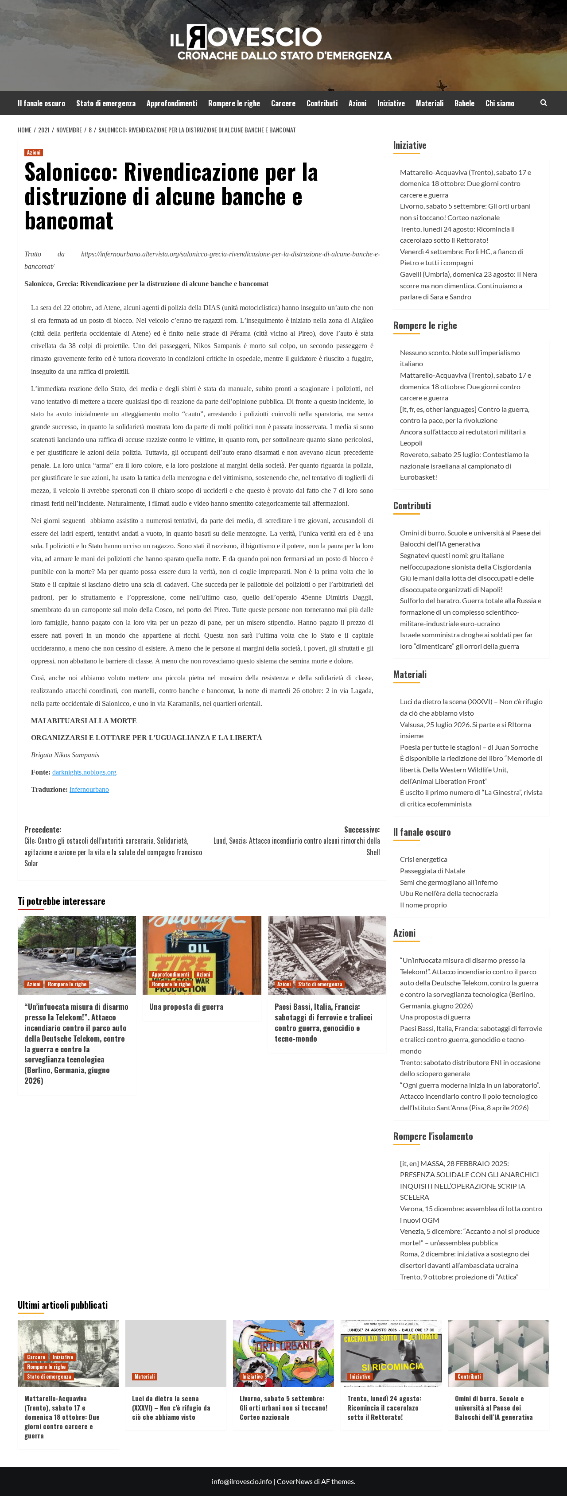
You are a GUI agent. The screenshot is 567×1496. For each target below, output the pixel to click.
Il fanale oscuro (41, 103)
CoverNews (295, 1481)
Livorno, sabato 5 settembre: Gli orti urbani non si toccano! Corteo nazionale (283, 1407)
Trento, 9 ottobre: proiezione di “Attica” (459, 1276)
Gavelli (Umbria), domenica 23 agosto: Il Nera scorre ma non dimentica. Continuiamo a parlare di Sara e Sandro (468, 285)
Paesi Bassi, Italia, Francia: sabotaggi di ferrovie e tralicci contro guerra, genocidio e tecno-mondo (324, 1022)
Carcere (283, 103)
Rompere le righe (234, 103)
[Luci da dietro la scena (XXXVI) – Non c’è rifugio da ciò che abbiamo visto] (175, 1353)
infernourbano (89, 789)
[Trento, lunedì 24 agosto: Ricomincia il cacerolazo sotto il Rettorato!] (391, 1353)
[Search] (543, 102)
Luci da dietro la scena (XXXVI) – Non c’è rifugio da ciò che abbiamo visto (171, 1407)
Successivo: (297, 840)
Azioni (357, 103)
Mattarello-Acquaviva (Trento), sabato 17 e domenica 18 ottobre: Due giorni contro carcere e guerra (465, 183)
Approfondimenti (172, 103)
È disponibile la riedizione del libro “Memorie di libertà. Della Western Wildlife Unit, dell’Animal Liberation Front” (471, 769)
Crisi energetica (423, 859)
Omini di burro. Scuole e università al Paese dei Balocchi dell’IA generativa (494, 1407)
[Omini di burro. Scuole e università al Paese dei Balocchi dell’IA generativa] (498, 1353)
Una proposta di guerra (186, 1006)
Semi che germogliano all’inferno (449, 882)
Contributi (322, 103)
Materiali (429, 103)
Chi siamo (499, 103)
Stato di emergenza (106, 103)
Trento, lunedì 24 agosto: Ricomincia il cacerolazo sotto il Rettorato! (384, 1407)
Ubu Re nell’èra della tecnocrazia (449, 893)
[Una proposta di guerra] (202, 955)
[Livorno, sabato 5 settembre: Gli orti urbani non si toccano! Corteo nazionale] (283, 1353)
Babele (464, 103)
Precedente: (113, 846)
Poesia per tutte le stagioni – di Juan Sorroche (469, 747)
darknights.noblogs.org (84, 772)
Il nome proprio (423, 904)
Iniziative (391, 103)
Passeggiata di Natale (432, 870)
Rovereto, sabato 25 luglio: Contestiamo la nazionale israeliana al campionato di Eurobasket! (464, 465)
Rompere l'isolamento (433, 1136)
